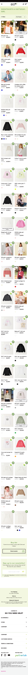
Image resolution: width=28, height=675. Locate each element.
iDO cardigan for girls (20, 134)
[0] (25, 4)
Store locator (14, 551)
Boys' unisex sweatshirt (7, 134)
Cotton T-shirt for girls (20, 158)
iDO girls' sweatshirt (6, 208)
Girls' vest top (18, 526)
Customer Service (6, 639)
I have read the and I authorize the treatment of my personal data (15, 575)
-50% (26, 21)
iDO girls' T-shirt (5, 428)
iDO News (4, 648)
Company (4, 634)
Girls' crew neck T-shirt (21, 380)
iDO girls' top (4, 35)
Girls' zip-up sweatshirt (21, 356)
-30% (13, 21)
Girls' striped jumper (6, 281)
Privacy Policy (12, 575)
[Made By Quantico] (3, 671)
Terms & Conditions (7, 643)
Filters (3, 16)
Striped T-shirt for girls (20, 208)
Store (3, 622)
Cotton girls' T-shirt (6, 183)
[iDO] (14, 4)
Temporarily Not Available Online (21, 32)
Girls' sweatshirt (19, 428)
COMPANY (4, 626)
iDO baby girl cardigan (7, 477)
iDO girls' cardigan (6, 526)
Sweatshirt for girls (19, 452)
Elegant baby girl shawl (21, 477)
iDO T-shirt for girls (20, 109)
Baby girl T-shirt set (20, 331)
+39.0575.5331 (20, 663)
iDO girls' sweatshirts (20, 257)
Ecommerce (4, 617)
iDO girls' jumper (19, 35)
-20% (26, 94)
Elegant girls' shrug (6, 232)
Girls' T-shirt (4, 380)
